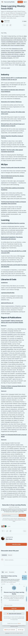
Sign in (25, 2)
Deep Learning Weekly (11, 582)
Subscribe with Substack (15, 613)
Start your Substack (10, 629)
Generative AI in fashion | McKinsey (11, 101)
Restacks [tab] (10, 555)
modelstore (4, 282)
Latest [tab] (6, 572)
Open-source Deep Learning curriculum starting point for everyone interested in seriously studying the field (10, 580)
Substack (7, 633)
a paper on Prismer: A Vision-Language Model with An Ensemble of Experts (13, 56)
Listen (25, 21)
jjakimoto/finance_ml (7, 303)
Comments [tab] (4, 555)
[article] (14, 580)
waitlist (4, 86)
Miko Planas (7, 20)
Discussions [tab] (11, 572)
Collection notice (14, 626)
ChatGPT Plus (5, 84)
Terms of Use (21, 616)
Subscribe (20, 2)
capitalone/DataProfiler (7, 292)
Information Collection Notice (18, 618)
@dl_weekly (22, 65)
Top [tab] (2, 572)
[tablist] (7, 555)
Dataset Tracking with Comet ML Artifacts (13, 167)
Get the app (20, 629)
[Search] (25, 572)
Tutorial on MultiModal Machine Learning (13, 223)
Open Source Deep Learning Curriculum (9, 576)
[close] (24, 586)
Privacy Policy (15, 619)
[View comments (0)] (7, 25)
